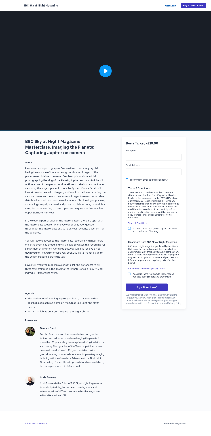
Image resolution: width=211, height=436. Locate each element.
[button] (105, 71)
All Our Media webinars (36, 423)
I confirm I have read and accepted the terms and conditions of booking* (155, 230)
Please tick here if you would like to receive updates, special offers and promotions (153, 275)
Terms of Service (156, 303)
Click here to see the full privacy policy (146, 268)
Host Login (170, 5)
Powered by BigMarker (175, 423)
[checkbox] (127, 179)
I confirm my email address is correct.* (149, 179)
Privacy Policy (174, 303)
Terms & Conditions (137, 223)
